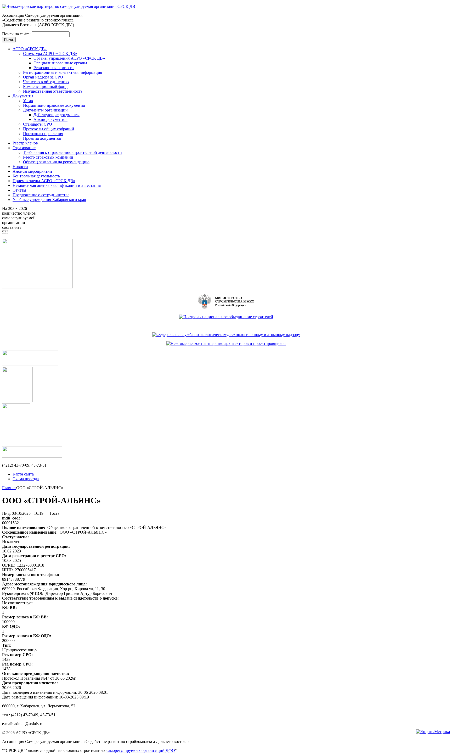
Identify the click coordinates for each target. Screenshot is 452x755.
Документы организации (45, 110)
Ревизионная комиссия (53, 67)
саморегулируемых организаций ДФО (140, 750)
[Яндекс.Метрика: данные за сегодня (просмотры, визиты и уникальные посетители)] (433, 731)
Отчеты (19, 190)
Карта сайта (23, 474)
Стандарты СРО (37, 124)
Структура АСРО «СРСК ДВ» (50, 53)
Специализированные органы (60, 63)
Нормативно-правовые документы (54, 105)
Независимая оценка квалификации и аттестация (57, 185)
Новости (20, 166)
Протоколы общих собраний (48, 129)
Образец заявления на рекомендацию (56, 162)
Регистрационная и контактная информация (62, 72)
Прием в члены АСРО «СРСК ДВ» (44, 180)
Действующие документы (56, 115)
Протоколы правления (43, 133)
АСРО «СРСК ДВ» (30, 49)
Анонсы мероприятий (32, 171)
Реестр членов (25, 143)
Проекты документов (42, 138)
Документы (23, 96)
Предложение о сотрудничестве (41, 195)
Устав (28, 100)
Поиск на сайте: (17, 34)
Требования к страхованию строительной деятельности (72, 152)
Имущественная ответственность (52, 91)
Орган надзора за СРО (43, 77)
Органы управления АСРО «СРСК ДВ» (69, 58)
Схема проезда (26, 479)
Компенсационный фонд (45, 86)
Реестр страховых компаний (48, 157)
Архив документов (50, 119)
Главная (9, 487)
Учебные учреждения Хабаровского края (49, 199)
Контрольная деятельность (36, 176)
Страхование (24, 148)
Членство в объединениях (46, 82)
